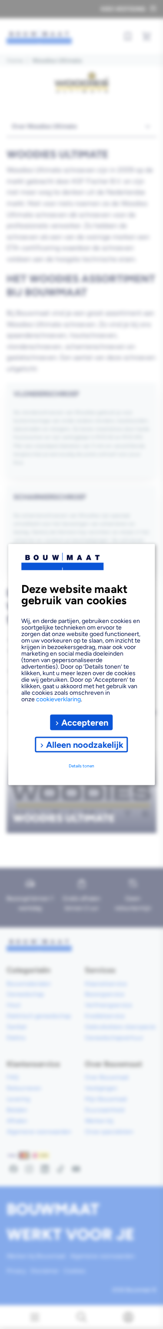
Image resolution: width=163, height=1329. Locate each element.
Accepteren (84, 722)
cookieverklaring (58, 699)
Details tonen (81, 765)
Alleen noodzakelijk (84, 744)
